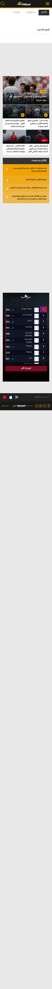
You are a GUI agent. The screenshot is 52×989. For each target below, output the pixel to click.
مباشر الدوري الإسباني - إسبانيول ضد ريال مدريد (27, 98)
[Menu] (48, 3)
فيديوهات (30, 12)
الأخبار (43, 12)
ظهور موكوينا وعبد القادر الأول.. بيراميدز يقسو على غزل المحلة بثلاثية (15, 123)
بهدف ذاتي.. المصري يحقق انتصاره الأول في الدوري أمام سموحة (37, 123)
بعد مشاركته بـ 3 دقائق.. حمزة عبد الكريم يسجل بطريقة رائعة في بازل (26, 169)
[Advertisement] (26, 248)
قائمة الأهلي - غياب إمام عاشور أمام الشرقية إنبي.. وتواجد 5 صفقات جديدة (15, 149)
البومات (16, 12)
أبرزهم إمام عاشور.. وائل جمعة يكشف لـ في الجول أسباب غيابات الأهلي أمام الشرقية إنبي (38, 149)
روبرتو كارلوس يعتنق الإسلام (26, 180)
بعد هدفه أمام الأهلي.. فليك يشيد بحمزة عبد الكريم (26, 188)
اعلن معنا (5, 406)
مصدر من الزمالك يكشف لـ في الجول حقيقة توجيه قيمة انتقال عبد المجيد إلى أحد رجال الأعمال (26, 197)
